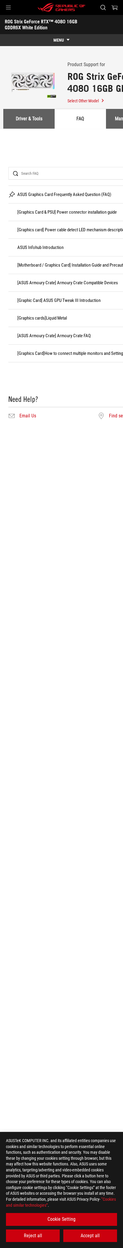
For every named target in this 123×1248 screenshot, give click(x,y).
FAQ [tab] (80, 118)
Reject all (33, 1235)
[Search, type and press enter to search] (103, 7)
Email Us (27, 416)
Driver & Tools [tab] (29, 118)
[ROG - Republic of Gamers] (61, 7)
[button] (8, 7)
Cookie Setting (61, 1219)
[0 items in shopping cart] (114, 7)
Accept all (90, 1235)
